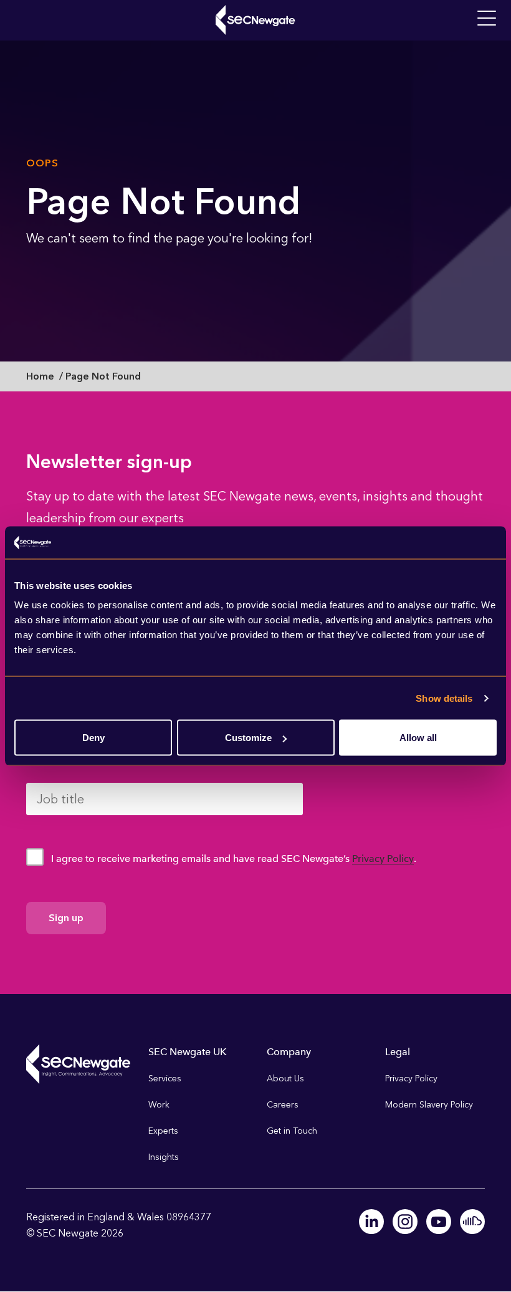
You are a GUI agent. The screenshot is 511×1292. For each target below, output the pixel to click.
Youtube (438, 1221)
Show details (444, 697)
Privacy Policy (383, 858)
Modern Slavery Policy (429, 1104)
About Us (285, 1078)
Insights (163, 1157)
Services (164, 1078)
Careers (282, 1104)
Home (40, 376)
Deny (93, 737)
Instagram (405, 1221)
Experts (163, 1131)
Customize (248, 737)
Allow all (418, 737)
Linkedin (371, 1221)
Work (159, 1104)
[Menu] (486, 19)
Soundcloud (472, 1221)
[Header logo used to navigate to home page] (255, 20)
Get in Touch (292, 1131)
